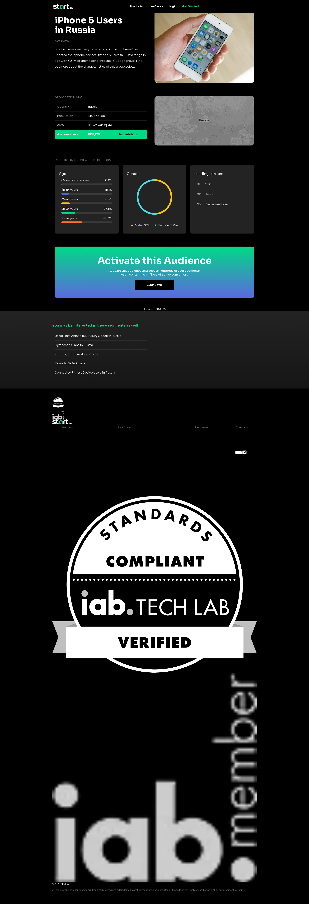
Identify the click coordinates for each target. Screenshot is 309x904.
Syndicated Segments (75, 453)
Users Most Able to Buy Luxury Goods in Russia (88, 336)
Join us (240, 440)
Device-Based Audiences (77, 440)
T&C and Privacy (202, 453)
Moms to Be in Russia (70, 363)
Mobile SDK (69, 466)
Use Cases (156, 6)
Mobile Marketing (129, 447)
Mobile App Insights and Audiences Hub (144, 440)
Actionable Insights (74, 472)
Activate (154, 285)
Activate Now (128, 134)
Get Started (190, 6)
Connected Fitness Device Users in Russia (85, 372)
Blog (195, 440)
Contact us (199, 459)
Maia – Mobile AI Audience (78, 434)
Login (172, 6)
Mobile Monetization (131, 453)
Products (136, 6)
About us (241, 434)
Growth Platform (72, 459)
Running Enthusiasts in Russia (76, 354)
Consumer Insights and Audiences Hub (143, 434)
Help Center (200, 466)
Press (239, 447)
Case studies (200, 434)
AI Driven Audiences (74, 447)
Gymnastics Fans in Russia (74, 345)
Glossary (198, 447)
